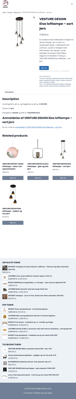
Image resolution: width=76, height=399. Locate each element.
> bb (44, 84)
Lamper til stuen (53, 86)
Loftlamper (46, 82)
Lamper (58, 80)
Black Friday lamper (58, 84)
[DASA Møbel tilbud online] (5, 4)
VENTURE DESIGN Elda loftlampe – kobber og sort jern (12, 211)
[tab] (9, 92)
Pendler (52, 82)
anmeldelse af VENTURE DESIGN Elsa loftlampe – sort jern (38, 127)
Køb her (44, 68)
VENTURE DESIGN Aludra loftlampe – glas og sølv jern (37, 166)
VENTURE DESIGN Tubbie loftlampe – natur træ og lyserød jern (12, 166)
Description (9, 92)
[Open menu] (72, 3)
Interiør (10, 12)
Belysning (17, 12)
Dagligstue (47, 80)
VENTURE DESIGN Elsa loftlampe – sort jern (62, 165)
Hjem (4, 12)
